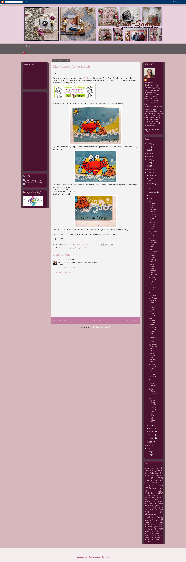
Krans (161, 505)
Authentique (154, 473)
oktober (152, 184)
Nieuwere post (59, 320)
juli (150, 195)
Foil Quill (147, 497)
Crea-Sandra (152, 80)
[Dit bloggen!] (104, 244)
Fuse (145, 499)
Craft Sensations (151, 482)
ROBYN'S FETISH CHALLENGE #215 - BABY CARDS (153, 371)
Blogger (108, 557)
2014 (149, 172)
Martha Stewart (151, 520)
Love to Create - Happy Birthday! (153, 401)
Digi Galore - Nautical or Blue (153, 383)
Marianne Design (150, 516)
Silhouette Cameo (151, 535)
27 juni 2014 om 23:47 (66, 268)
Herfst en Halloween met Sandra (153, 500)
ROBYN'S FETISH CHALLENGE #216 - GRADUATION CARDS (153, 334)
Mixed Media (158, 524)
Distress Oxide (157, 489)
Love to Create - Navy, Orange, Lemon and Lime (153, 270)
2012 (149, 445)
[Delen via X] (107, 244)
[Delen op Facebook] (109, 244)
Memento (147, 522)
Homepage (97, 320)
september (153, 187)
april (151, 428)
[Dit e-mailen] (102, 244)
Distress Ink (153, 485)
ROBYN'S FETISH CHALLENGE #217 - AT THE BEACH (153, 284)
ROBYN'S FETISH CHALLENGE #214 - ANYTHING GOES (153, 414)
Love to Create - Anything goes (153, 321)
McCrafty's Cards (65, 259)
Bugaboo (62, 248)
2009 (149, 455)
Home (28, 46)
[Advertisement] (95, 297)
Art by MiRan (156, 470)
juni (150, 198)
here (97, 185)
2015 (149, 169)
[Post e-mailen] (97, 244)
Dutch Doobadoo (153, 492)
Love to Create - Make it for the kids (152, 358)
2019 (149, 156)
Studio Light (148, 539)
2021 (149, 150)
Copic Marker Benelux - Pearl (152, 392)
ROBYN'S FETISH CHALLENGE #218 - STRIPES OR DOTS (153, 221)
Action (146, 468)
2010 (149, 452)
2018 (149, 160)
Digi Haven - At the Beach (153, 233)
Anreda (159, 468)
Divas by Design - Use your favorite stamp (153, 242)
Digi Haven (88, 78)
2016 (149, 166)
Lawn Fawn (151, 508)
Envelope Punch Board (152, 495)
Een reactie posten (63, 273)
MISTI (151, 510)
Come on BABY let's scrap (153, 475)
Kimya (151, 505)
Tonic (159, 539)
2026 (149, 144)
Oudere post (132, 320)
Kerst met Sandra (156, 503)
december (153, 175)
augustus (152, 192)
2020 (149, 153)
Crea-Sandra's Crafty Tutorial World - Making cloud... (153, 256)
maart (151, 432)
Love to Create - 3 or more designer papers (153, 206)
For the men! (156, 497)
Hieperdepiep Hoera (153, 294)
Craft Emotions (151, 480)
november (152, 178)
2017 (149, 163)
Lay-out (160, 508)
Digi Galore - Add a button (153, 300)
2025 (149, 147)
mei (150, 425)
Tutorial (147, 541)
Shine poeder (154, 533)
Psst (161, 531)
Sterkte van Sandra (152, 537)
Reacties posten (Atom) (101, 327)
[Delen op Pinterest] (112, 244)
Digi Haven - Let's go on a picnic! (153, 348)
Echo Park (84, 248)
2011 (149, 448)
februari (152, 435)
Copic (68, 248)
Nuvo (150, 526)
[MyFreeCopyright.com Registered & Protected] (35, 182)
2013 (149, 442)
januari (151, 438)
